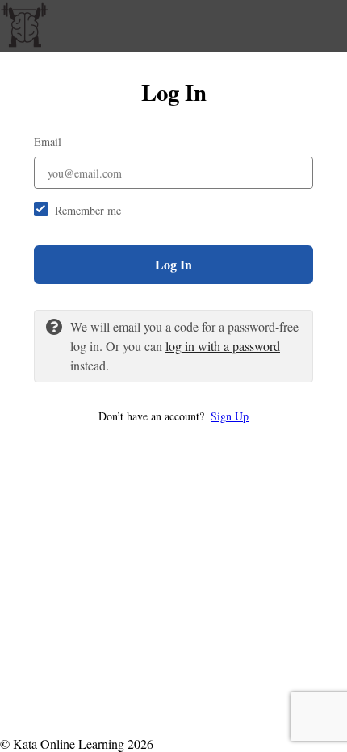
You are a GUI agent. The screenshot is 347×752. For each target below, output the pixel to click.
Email (47, 141)
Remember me (88, 210)
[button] (173, 416)
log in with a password (222, 345)
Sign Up (230, 416)
